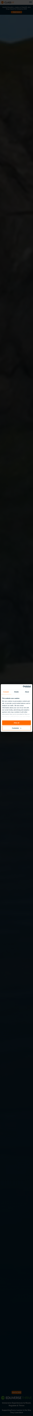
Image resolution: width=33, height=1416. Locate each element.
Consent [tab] (6, 692)
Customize (15, 728)
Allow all (16, 722)
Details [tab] (16, 692)
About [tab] (27, 692)
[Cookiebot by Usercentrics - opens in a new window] (23, 687)
